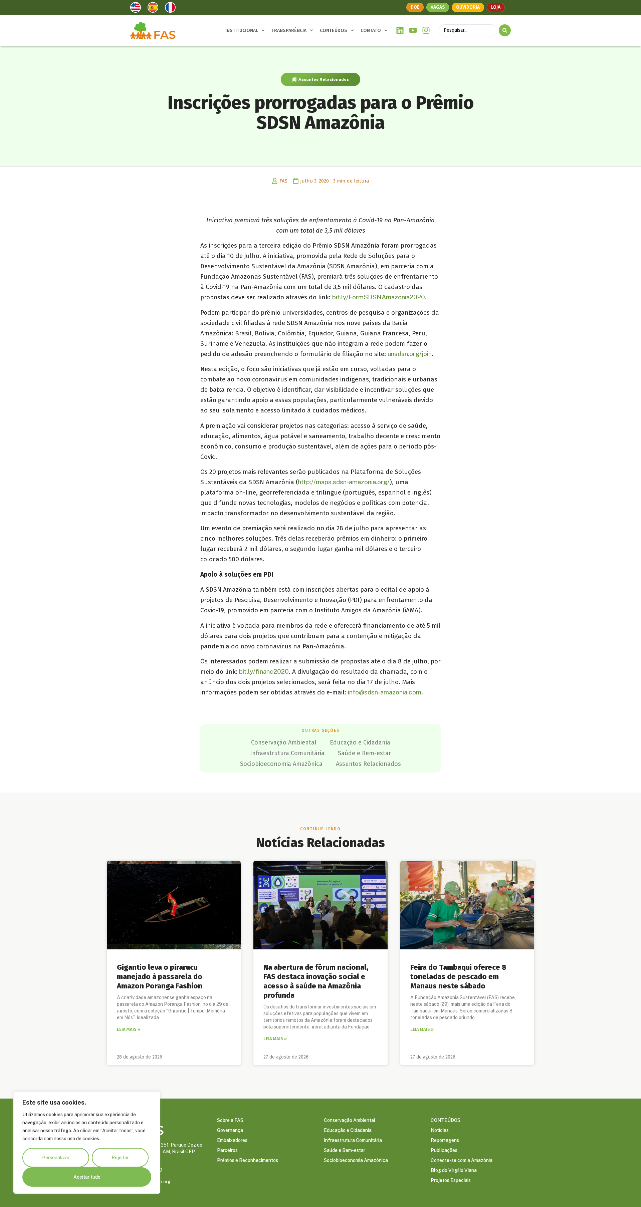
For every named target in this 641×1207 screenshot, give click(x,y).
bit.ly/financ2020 (264, 671)
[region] (86, 1143)
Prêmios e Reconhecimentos (247, 1160)
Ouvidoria (468, 7)
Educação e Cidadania (360, 742)
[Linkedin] (400, 30)
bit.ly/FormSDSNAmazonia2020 (378, 297)
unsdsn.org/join (410, 353)
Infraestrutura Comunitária (287, 753)
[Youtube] (413, 30)
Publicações (444, 1150)
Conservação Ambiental (283, 742)
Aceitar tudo (86, 1177)
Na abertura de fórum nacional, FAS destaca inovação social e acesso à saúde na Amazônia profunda (316, 981)
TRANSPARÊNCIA (288, 30)
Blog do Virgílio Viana (454, 1170)
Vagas (438, 7)
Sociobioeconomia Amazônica (281, 764)
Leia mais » (128, 1029)
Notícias (440, 1130)
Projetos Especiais (451, 1180)
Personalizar (55, 1157)
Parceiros (227, 1150)
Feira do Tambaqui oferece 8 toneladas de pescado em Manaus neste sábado (458, 976)
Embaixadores (232, 1140)
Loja (495, 7)
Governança (230, 1130)
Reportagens (445, 1140)
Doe (415, 7)
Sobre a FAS (230, 1120)
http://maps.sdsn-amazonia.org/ (344, 482)
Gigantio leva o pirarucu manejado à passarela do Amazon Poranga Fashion (159, 976)
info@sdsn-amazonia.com (384, 692)
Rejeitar (120, 1157)
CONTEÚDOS (333, 30)
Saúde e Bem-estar (364, 753)
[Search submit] (505, 30)
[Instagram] (426, 30)
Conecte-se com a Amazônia (461, 1160)
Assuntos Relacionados (323, 79)
